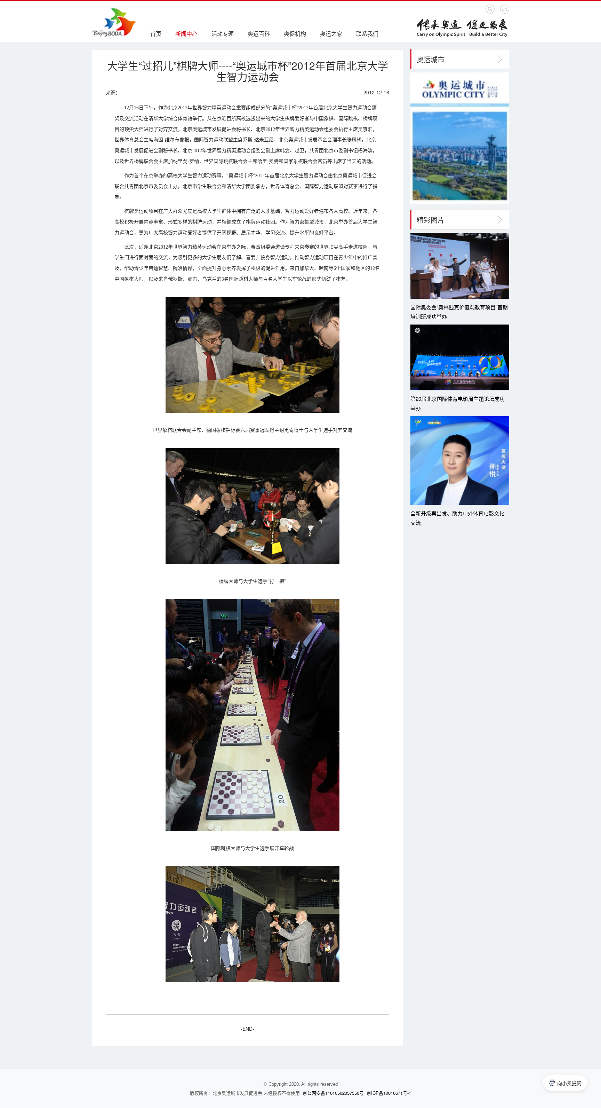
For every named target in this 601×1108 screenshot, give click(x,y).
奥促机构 (295, 34)
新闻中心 (186, 34)
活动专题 (222, 34)
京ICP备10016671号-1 (389, 1093)
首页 (155, 34)
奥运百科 (259, 34)
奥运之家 (331, 34)
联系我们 (367, 34)
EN (504, 9)
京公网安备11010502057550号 (333, 1093)
